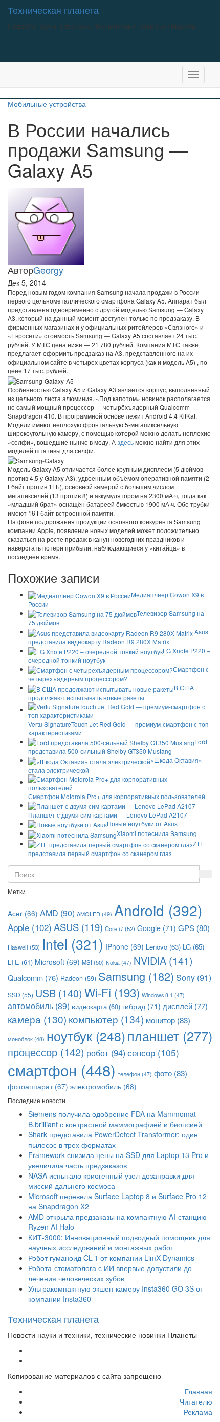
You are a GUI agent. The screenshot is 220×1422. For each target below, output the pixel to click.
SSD (20, 994)
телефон (135, 1074)
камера (37, 1019)
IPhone (124, 946)
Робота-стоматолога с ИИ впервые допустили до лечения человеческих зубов (110, 1273)
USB (58, 992)
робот (105, 1053)
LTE (20, 962)
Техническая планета (53, 9)
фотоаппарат (38, 1086)
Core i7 (120, 928)
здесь (125, 442)
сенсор (153, 1052)
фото (170, 1072)
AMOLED (94, 913)
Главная (198, 1391)
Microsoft (57, 962)
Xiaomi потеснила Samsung (157, 833)
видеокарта (96, 1006)
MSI (93, 962)
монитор (168, 1020)
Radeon (78, 978)
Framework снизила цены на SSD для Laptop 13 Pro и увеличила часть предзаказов (118, 1160)
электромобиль (103, 1086)
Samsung (136, 976)
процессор (46, 1052)
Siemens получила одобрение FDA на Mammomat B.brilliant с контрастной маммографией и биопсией (115, 1119)
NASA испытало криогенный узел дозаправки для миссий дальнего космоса (111, 1180)
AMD (57, 913)
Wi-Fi (112, 992)
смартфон (62, 1069)
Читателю (196, 1401)
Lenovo (163, 947)
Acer (23, 913)
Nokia (118, 962)
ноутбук (86, 1036)
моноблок (26, 1039)
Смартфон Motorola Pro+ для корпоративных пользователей (116, 796)
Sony (193, 977)
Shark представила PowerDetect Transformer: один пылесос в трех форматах (113, 1139)
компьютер (106, 1019)
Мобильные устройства (47, 104)
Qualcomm (33, 977)
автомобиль (39, 1006)
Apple (30, 927)
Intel (72, 944)
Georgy (48, 269)
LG (193, 947)
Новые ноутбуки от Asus (142, 823)
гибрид (141, 1006)
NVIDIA (163, 960)
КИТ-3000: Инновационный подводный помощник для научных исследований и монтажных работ (119, 1242)
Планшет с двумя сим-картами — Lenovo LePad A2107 (107, 814)
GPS (194, 927)
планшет (169, 1036)
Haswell (24, 947)
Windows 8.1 (163, 995)
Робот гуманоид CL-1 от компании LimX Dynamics (111, 1258)
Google (156, 928)
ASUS (78, 927)
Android (158, 910)
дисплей (185, 1005)
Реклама (198, 1412)
